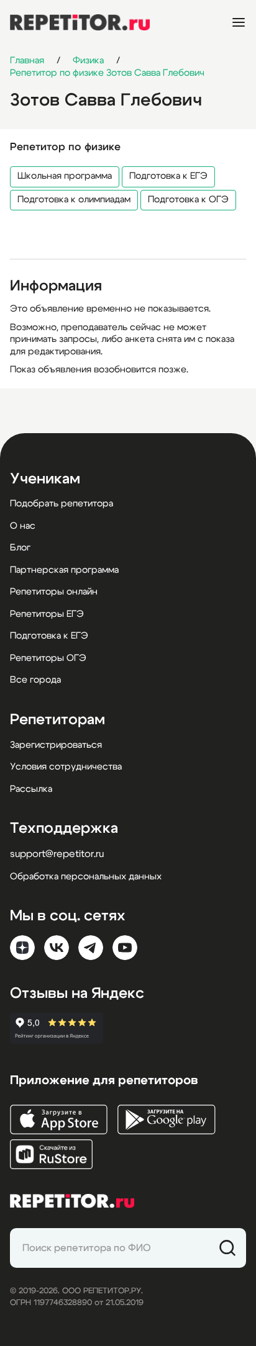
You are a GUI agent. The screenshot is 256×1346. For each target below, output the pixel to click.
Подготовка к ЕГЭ (168, 176)
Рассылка (31, 789)
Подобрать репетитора (61, 503)
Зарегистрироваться (56, 745)
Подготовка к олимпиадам (73, 199)
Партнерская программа (64, 570)
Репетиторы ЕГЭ (47, 614)
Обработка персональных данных (86, 876)
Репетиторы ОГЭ (48, 658)
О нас (22, 526)
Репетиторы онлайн (54, 591)
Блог (20, 547)
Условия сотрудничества (66, 766)
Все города (35, 679)
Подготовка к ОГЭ (188, 199)
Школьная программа (64, 176)
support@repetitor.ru (57, 854)
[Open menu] (238, 22)
